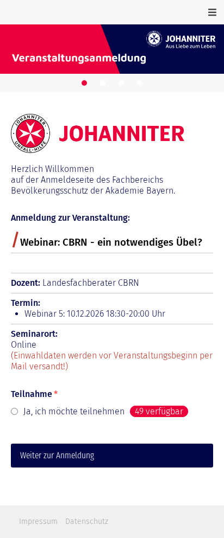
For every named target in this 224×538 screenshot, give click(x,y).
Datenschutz (86, 521)
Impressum (38, 521)
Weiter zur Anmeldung (57, 455)
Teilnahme (34, 394)
